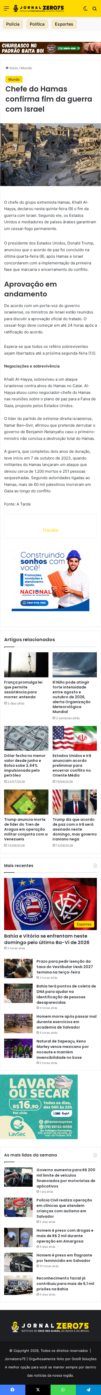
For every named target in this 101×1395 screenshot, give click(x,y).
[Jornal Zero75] (39, 8)
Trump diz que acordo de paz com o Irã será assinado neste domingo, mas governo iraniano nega (75, 829)
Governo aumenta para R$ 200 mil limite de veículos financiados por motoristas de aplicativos (66, 1178)
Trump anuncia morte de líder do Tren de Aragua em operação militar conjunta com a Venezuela (26, 829)
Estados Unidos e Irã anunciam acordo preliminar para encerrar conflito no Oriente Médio (72, 765)
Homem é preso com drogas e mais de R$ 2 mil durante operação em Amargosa (65, 1236)
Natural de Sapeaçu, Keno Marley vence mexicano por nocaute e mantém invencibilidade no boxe (63, 1049)
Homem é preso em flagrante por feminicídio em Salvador (64, 1258)
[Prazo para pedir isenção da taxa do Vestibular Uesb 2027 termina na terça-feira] (18, 968)
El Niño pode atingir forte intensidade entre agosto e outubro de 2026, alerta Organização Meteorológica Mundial (72, 697)
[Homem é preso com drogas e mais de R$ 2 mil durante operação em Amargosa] (18, 1237)
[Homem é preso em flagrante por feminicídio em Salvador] (18, 1262)
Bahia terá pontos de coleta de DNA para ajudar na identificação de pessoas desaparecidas (66, 994)
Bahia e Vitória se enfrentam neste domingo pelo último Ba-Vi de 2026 (47, 939)
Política (37, 24)
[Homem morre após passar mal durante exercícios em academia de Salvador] (18, 1023)
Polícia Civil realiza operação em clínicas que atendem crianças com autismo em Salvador (64, 1208)
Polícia (12, 24)
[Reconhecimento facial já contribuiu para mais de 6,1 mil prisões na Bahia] (18, 1285)
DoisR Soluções (84, 1359)
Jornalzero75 (15, 1359)
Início (13, 68)
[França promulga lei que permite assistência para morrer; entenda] (26, 664)
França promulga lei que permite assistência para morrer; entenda (23, 690)
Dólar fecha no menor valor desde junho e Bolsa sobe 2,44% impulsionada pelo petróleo (25, 765)
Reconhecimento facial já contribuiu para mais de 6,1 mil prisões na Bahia (65, 1284)
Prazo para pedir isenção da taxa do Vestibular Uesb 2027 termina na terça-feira (65, 967)
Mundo (26, 68)
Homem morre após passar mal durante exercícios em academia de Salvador (67, 1022)
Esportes (64, 24)
